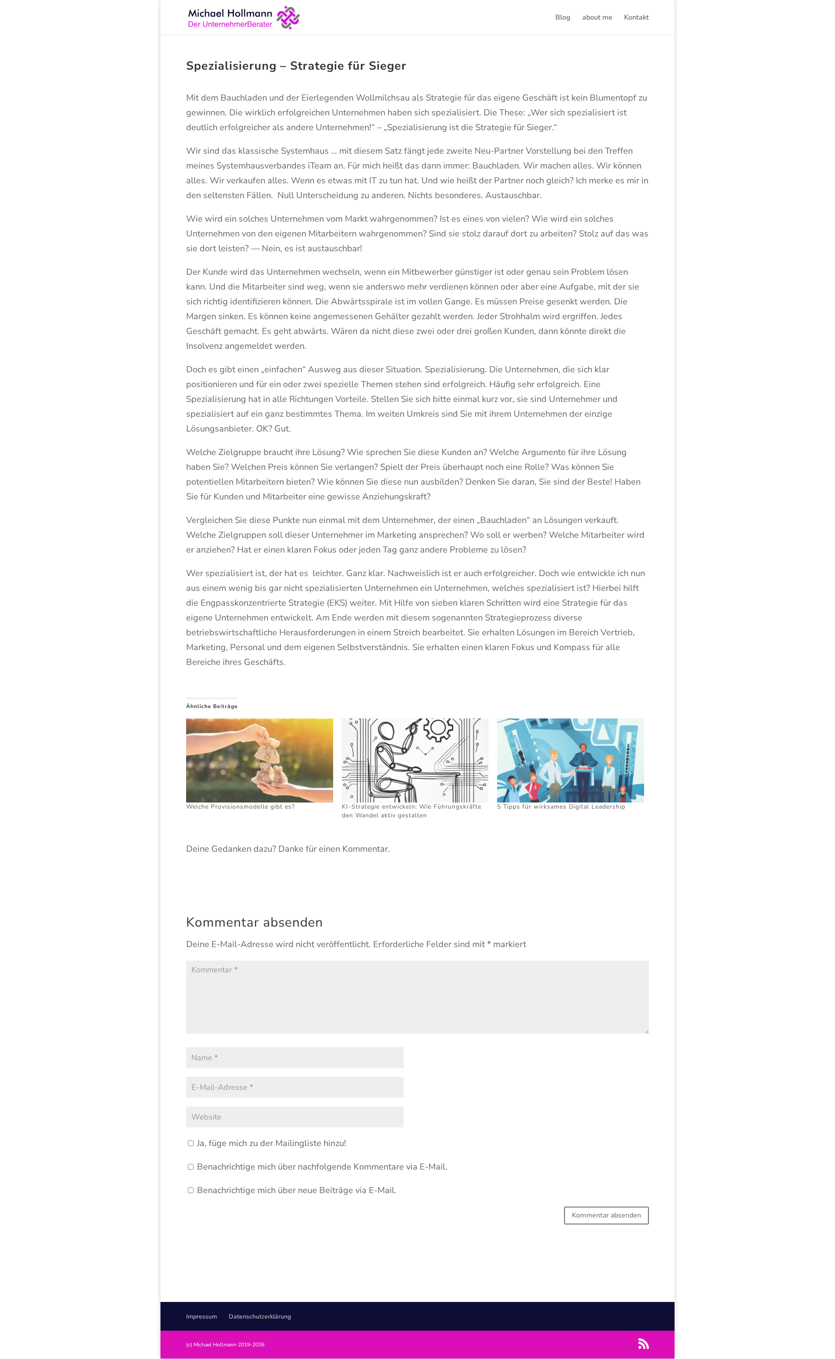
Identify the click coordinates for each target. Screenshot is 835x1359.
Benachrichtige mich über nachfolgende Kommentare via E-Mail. (322, 1167)
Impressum (201, 1316)
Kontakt (636, 18)
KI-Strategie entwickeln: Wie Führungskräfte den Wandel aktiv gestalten (411, 811)
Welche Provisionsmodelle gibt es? (240, 807)
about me (597, 18)
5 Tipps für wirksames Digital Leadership (561, 807)
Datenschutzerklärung (260, 1316)
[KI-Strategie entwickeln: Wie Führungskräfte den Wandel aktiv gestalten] (415, 760)
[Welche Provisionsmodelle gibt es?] (259, 760)
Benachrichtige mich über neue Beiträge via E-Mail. (297, 1190)
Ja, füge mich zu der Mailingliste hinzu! (270, 1143)
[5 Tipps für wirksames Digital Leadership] (570, 760)
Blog (563, 18)
